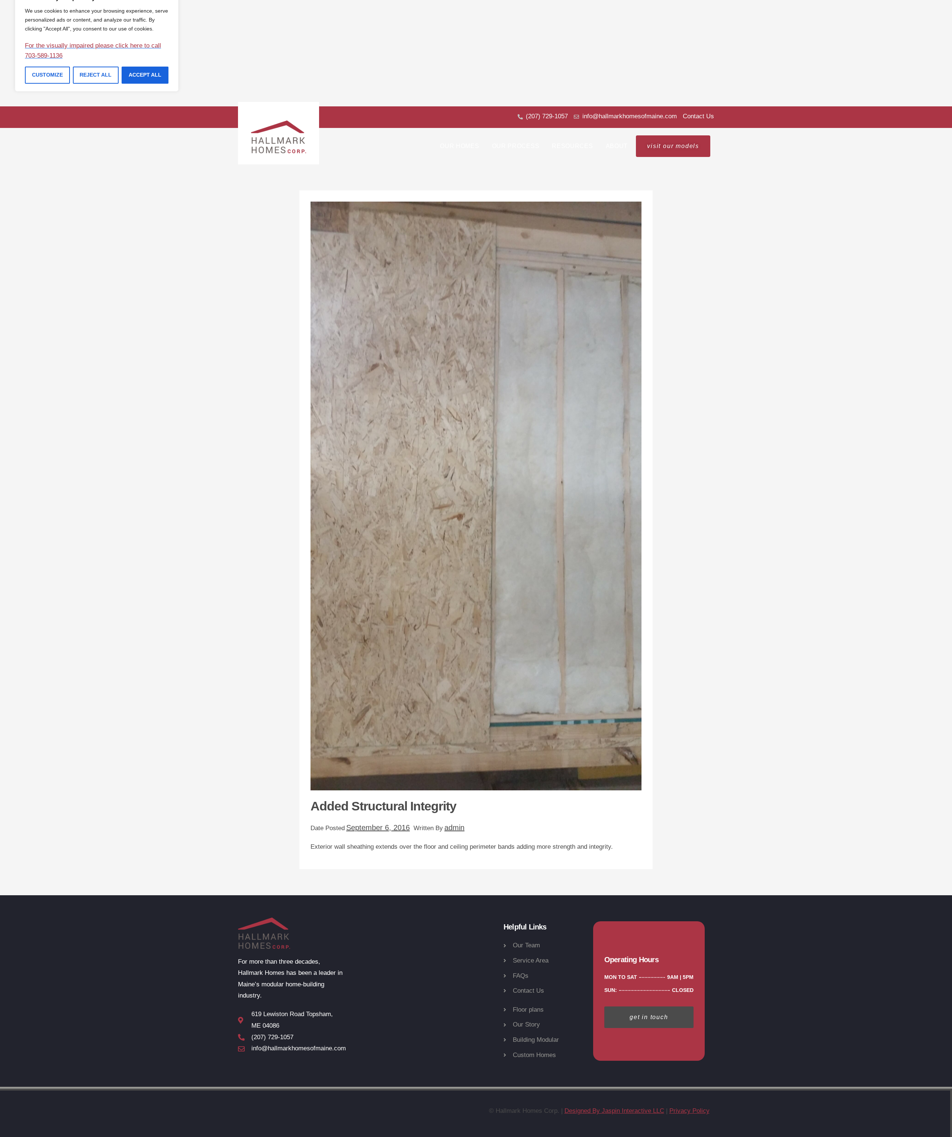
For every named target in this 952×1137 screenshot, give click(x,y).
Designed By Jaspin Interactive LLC (614, 1110)
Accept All (145, 75)
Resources (572, 146)
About (617, 146)
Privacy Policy (689, 1110)
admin (454, 827)
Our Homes (459, 146)
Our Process (516, 146)
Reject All (96, 75)
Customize (47, 75)
